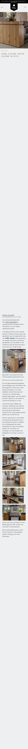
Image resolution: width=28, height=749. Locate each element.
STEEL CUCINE (8, 315)
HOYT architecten (11, 322)
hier (8, 524)
